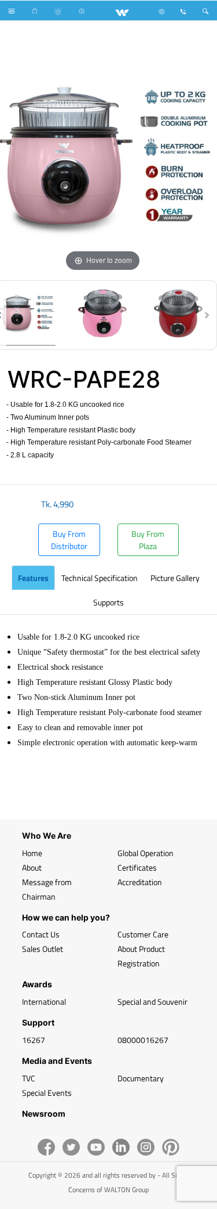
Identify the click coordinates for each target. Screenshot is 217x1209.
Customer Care (142, 934)
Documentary (140, 1078)
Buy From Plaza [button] (147, 540)
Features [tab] (33, 578)
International (44, 1001)
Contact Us (41, 934)
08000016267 (142, 1040)
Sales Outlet (42, 949)
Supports (108, 602)
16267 (33, 1040)
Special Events (47, 1093)
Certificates (137, 867)
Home (32, 853)
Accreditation (139, 882)
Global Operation (145, 853)
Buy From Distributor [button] (69, 540)
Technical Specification (99, 578)
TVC (28, 1078)
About (32, 867)
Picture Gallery (175, 578)
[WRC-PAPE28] (102, 315)
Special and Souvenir (152, 1001)
